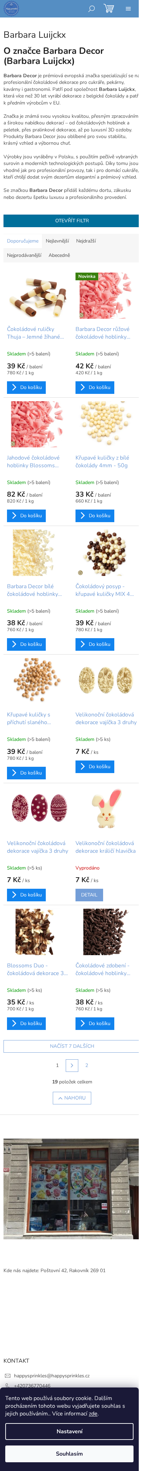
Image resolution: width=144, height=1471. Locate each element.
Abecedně (59, 255)
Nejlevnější (57, 241)
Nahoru (75, 1098)
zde (93, 1414)
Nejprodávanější (24, 255)
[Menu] (128, 9)
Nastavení (69, 1431)
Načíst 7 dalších (72, 1046)
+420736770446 (32, 1386)
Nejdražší (86, 241)
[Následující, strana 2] (72, 1065)
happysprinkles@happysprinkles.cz (51, 1375)
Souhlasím (69, 1454)
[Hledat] (92, 9)
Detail (89, 895)
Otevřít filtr (72, 220)
